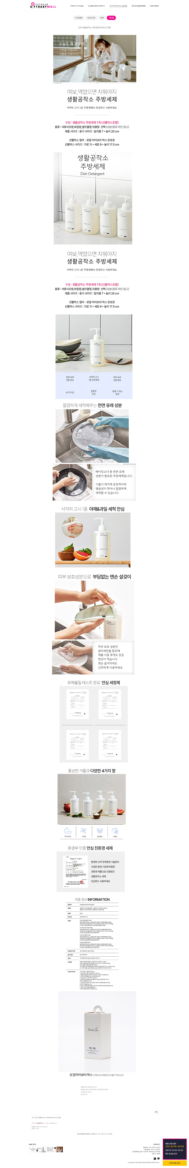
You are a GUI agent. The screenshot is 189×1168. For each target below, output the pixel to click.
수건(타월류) (78, 17)
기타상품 (111, 17)
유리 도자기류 (91, 17)
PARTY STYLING (77, 6)
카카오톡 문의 (174, 1163)
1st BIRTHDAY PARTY (96, 6)
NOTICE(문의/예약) (138, 6)
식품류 (102, 17)
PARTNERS (154, 6)
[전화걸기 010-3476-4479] (155, 1159)
